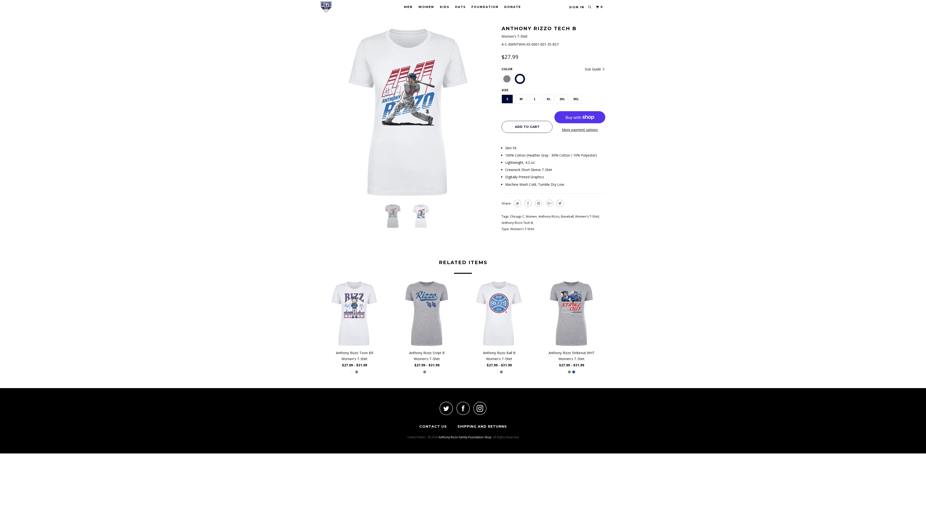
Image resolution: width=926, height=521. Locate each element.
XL (549, 99)
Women (426, 7)
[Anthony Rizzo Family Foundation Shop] (345, 7)
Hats (460, 7)
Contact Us (433, 426)
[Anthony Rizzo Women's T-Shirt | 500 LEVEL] (409, 112)
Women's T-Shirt (587, 216)
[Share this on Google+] (549, 203)
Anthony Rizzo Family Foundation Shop (465, 437)
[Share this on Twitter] (517, 203)
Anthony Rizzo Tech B (517, 222)
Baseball (567, 216)
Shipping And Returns (482, 426)
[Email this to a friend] (559, 203)
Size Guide (593, 69)
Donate (512, 7)
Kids (444, 7)
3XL (576, 99)
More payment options (580, 129)
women (531, 216)
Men (408, 7)
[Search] (590, 7)
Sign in (576, 7)
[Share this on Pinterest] (538, 203)
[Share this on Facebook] (527, 203)
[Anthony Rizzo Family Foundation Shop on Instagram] (480, 408)
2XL (562, 99)
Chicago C (517, 216)
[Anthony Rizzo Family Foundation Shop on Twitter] (446, 408)
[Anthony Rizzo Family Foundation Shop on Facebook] (463, 408)
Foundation (484, 7)
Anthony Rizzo (548, 216)
